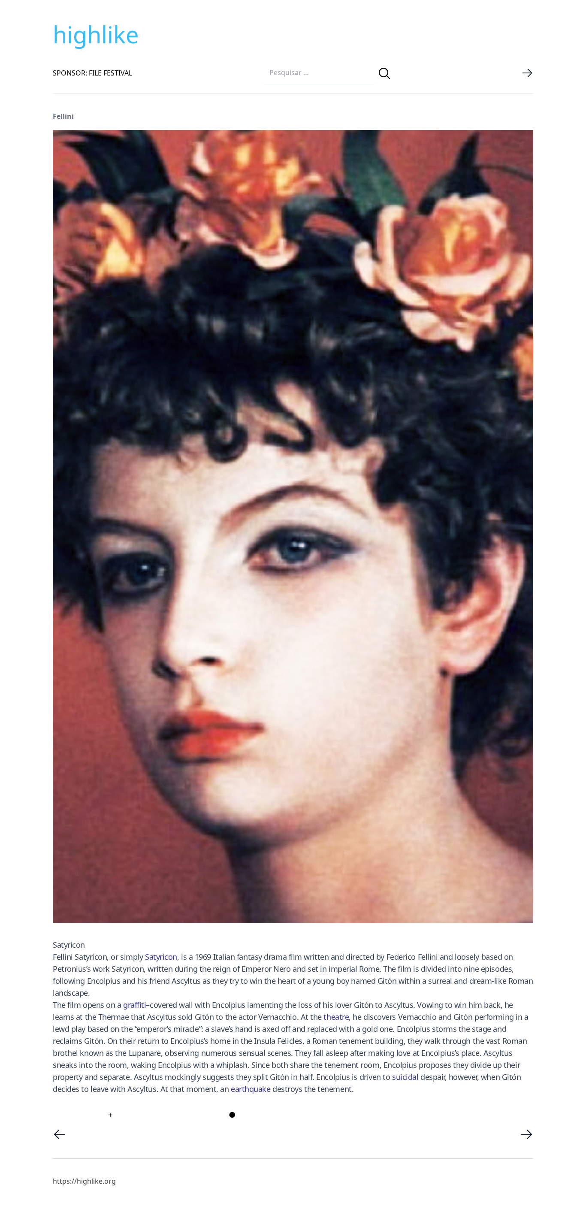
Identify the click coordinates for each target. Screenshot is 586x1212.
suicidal (405, 1077)
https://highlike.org (84, 1181)
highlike (96, 34)
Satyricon (161, 957)
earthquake (251, 1089)
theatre (336, 1017)
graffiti (134, 1005)
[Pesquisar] (384, 73)
